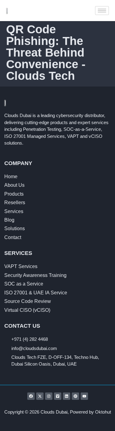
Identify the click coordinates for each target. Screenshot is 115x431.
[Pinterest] (75, 396)
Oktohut (103, 411)
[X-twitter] (40, 396)
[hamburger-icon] (102, 10)
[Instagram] (48, 396)
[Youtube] (84, 396)
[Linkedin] (66, 396)
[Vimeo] (57, 396)
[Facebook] (31, 396)
